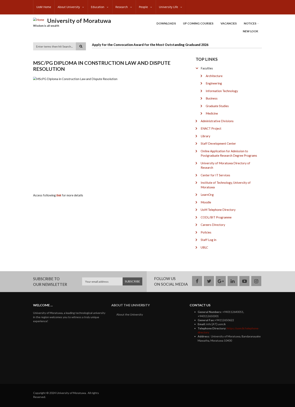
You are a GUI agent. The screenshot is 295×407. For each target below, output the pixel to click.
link (58, 195)
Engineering (214, 83)
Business (212, 98)
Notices (250, 23)
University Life (169, 7)
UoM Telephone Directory (218, 209)
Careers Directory (213, 224)
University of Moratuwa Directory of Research (225, 165)
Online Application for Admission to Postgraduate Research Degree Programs (229, 153)
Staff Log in (208, 240)
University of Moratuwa (79, 20)
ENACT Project (211, 128)
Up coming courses (198, 23)
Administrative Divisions (217, 121)
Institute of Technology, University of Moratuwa (226, 185)
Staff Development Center (218, 143)
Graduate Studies (217, 106)
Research (122, 7)
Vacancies (229, 23)
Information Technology (222, 91)
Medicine (212, 113)
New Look (250, 31)
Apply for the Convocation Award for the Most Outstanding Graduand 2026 (150, 45)
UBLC (204, 247)
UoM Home (43, 7)
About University (69, 7)
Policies (206, 232)
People (144, 7)
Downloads (166, 23)
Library (205, 136)
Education (98, 7)
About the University (129, 314)
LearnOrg (207, 194)
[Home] (38, 19)
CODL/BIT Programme (216, 217)
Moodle (206, 202)
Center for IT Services (215, 175)
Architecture (214, 76)
